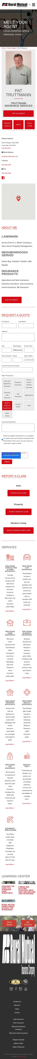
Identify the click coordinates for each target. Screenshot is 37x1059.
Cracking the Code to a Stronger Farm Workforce (8, 889)
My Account (28, 923)
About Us (17, 1005)
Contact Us (17, 1001)
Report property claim (18, 512)
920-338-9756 (6, 165)
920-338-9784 (6, 173)
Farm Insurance (18, 1023)
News (17, 1009)
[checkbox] (18, 398)
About (18, 124)
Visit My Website (18, 113)
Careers (17, 1012)
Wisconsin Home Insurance (18, 1033)
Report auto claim (18, 493)
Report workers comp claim (18, 530)
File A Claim (30, 124)
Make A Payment (18, 1047)
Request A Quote (7, 124)
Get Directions (6, 148)
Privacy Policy (21, 1056)
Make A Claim (18, 1043)
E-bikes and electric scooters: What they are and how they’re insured (26, 890)
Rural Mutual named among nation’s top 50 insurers (8, 907)
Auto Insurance (18, 1019)
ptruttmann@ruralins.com (10, 156)
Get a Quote (9, 923)
